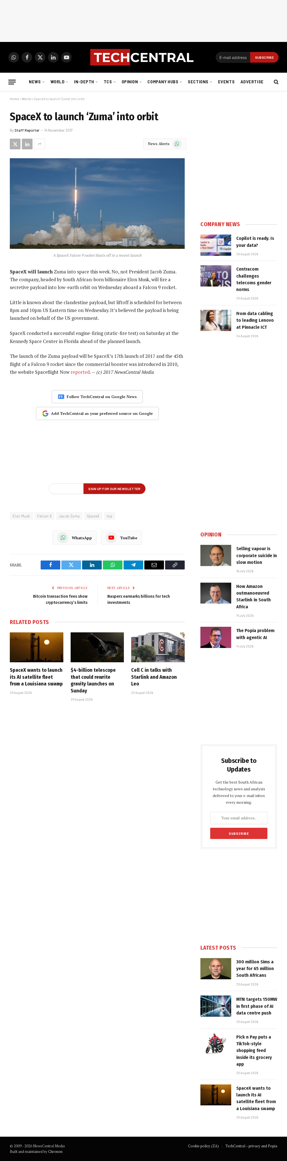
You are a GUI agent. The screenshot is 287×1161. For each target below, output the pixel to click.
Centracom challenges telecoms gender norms (253, 279)
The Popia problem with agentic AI (255, 634)
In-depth (84, 81)
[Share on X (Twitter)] (15, 144)
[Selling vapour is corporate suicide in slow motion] (215, 555)
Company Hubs (162, 81)
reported (80, 372)
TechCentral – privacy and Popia (251, 1145)
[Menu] (12, 82)
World (57, 81)
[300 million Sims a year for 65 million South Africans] (215, 968)
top (109, 516)
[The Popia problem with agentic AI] (215, 637)
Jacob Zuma (69, 516)
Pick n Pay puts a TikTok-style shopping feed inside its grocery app (254, 1050)
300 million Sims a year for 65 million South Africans (255, 968)
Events (226, 81)
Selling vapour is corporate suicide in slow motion (256, 555)
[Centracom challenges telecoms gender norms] (215, 276)
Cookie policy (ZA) (203, 1145)
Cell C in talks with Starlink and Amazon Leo (154, 677)
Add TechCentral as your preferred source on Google (102, 413)
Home (14, 99)
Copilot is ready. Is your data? (255, 241)
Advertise (252, 81)
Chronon (55, 1151)
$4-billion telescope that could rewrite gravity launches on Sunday (93, 680)
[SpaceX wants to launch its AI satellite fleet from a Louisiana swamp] (36, 647)
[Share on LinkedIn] (27, 144)
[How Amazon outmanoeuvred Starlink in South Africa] (215, 593)
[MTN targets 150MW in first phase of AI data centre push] (215, 1006)
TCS (108, 81)
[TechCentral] (143, 57)
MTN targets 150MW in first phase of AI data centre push (256, 1006)
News (35, 81)
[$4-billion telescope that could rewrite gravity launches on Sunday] (97, 647)
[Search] (276, 82)
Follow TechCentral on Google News (102, 396)
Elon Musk (21, 516)
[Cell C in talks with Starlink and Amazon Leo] (158, 647)
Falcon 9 (44, 516)
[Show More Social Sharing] (39, 144)
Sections (198, 81)
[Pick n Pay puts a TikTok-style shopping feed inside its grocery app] (215, 1043)
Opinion (130, 81)
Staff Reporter (27, 130)
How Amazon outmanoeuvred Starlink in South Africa (253, 596)
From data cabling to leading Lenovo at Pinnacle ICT (255, 320)
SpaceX (93, 516)
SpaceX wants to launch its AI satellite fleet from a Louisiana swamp (36, 677)
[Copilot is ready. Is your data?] (215, 245)
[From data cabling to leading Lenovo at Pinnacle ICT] (215, 320)
